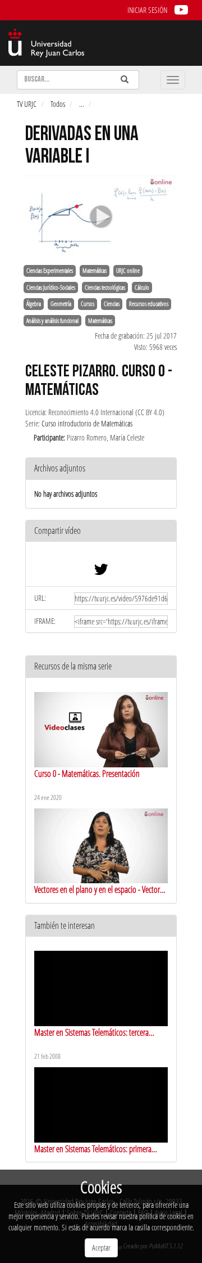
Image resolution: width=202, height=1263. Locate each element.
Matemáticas (94, 271)
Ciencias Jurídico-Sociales (50, 287)
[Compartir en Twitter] (101, 572)
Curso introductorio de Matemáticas (87, 423)
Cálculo (142, 287)
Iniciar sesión (147, 10)
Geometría (60, 304)
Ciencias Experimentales (49, 271)
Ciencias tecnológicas (105, 287)
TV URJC (26, 103)
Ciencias (112, 304)
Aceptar (101, 1247)
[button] (101, 531)
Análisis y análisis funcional (52, 321)
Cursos (87, 304)
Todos (57, 103)
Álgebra (33, 304)
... (81, 103)
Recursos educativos (148, 304)
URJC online (128, 271)
